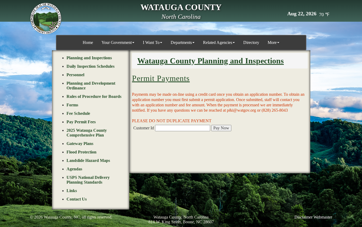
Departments (181, 42)
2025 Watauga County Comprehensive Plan (87, 132)
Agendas (74, 169)
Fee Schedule (78, 113)
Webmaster (323, 217)
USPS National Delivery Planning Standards (88, 179)
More (272, 42)
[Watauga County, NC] (46, 18)
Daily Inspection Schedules (90, 66)
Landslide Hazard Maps (88, 160)
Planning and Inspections (89, 58)
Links (72, 190)
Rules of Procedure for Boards (94, 96)
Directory (251, 42)
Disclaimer (303, 217)
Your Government (116, 42)
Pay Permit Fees (81, 122)
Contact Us (77, 199)
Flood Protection (81, 152)
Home (88, 42)
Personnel (75, 74)
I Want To (151, 42)
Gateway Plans (80, 143)
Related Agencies (217, 42)
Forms (72, 105)
